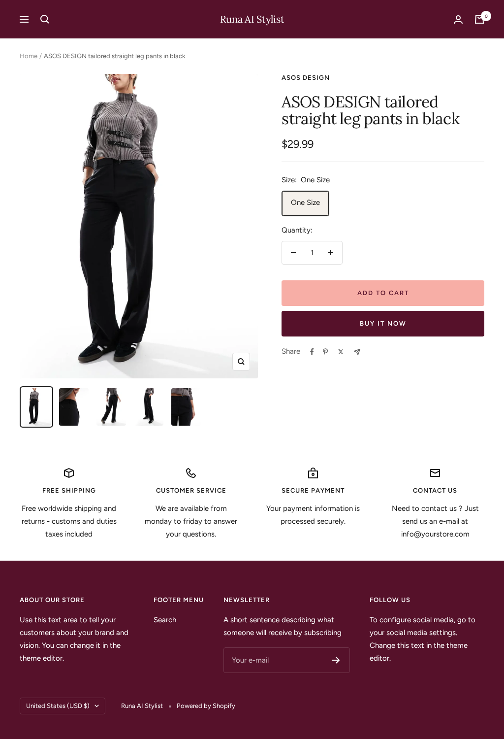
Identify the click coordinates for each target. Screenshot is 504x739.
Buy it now (383, 323)
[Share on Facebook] (312, 351)
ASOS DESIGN (306, 77)
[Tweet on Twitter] (341, 351)
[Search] (44, 19)
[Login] (458, 19)
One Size (305, 202)
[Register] (336, 660)
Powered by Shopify (206, 705)
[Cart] (479, 19)
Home (28, 56)
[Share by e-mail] (357, 352)
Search (165, 619)
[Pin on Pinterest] (325, 351)
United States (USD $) (58, 705)
